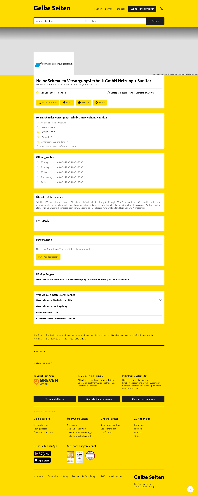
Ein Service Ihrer (145, 485)
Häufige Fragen (40, 428)
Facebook (138, 428)
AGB (103, 476)
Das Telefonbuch (108, 428)
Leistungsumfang (42, 362)
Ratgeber (120, 8)
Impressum (39, 476)
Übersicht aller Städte (43, 432)
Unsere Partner (109, 418)
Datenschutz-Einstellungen (84, 476)
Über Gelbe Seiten (77, 418)
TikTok (137, 436)
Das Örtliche (106, 432)
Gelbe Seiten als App (76, 428)
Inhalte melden (116, 476)
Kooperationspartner (110, 425)
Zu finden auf (142, 418)
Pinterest (138, 432)
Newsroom (72, 425)
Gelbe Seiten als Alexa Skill (79, 436)
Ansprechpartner (41, 425)
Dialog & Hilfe (42, 418)
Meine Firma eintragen (142, 8)
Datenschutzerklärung (58, 476)
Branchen (38, 351)
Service (108, 8)
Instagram (139, 425)
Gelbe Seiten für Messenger (79, 432)
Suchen (98, 8)
